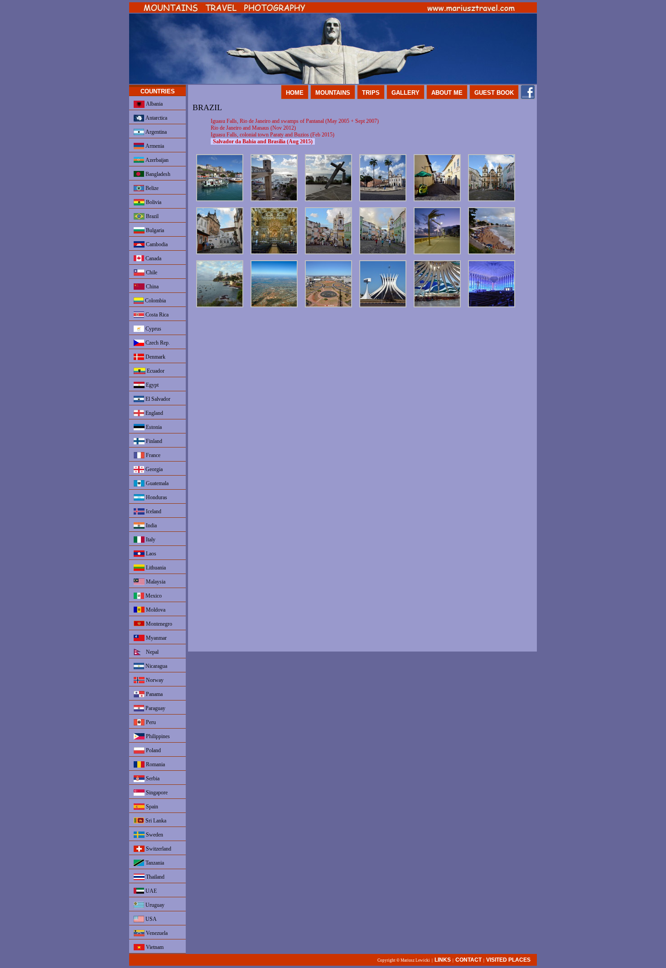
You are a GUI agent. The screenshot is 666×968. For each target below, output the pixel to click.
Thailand (154, 877)
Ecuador (154, 371)
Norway (154, 680)
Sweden (154, 835)
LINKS (442, 960)
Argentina (155, 132)
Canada (152, 258)
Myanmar (156, 638)
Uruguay (154, 905)
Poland (153, 750)
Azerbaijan (156, 160)
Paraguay (154, 708)
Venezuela (156, 933)
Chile (151, 272)
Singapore (156, 792)
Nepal (152, 652)
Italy (150, 539)
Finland (153, 441)
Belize (151, 188)
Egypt (152, 385)
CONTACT (468, 960)
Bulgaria (154, 230)
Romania (155, 764)
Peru (150, 722)
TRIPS (371, 92)
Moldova (155, 610)
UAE (150, 891)
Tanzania (154, 863)
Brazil (152, 216)
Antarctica (155, 118)
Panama (154, 694)
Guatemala (157, 483)
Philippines (157, 736)
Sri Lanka (155, 820)
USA (150, 919)
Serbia (152, 778)
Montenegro (158, 624)
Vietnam (154, 947)
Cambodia (156, 244)
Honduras (156, 497)
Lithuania (155, 567)
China (152, 286)
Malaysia (155, 582)
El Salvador (157, 399)
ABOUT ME (447, 92)
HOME (295, 92)
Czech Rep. (157, 343)
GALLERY (405, 92)
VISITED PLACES (508, 960)
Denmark (154, 357)
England (153, 413)
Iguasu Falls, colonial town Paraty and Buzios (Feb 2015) (272, 134)
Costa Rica (156, 314)
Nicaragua (155, 666)
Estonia (153, 427)
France (152, 455)
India (151, 525)
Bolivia (153, 202)
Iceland (153, 511)
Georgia (153, 469)
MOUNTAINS (332, 92)
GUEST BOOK (494, 92)
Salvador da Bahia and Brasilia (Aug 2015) (263, 141)
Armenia (154, 146)
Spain (151, 806)
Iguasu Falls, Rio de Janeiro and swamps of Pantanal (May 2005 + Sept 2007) (295, 121)
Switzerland (158, 849)
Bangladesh (157, 174)
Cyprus (152, 329)
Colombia (155, 300)
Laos (150, 553)
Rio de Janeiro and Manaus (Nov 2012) (253, 128)
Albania (154, 104)
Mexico (153, 596)
